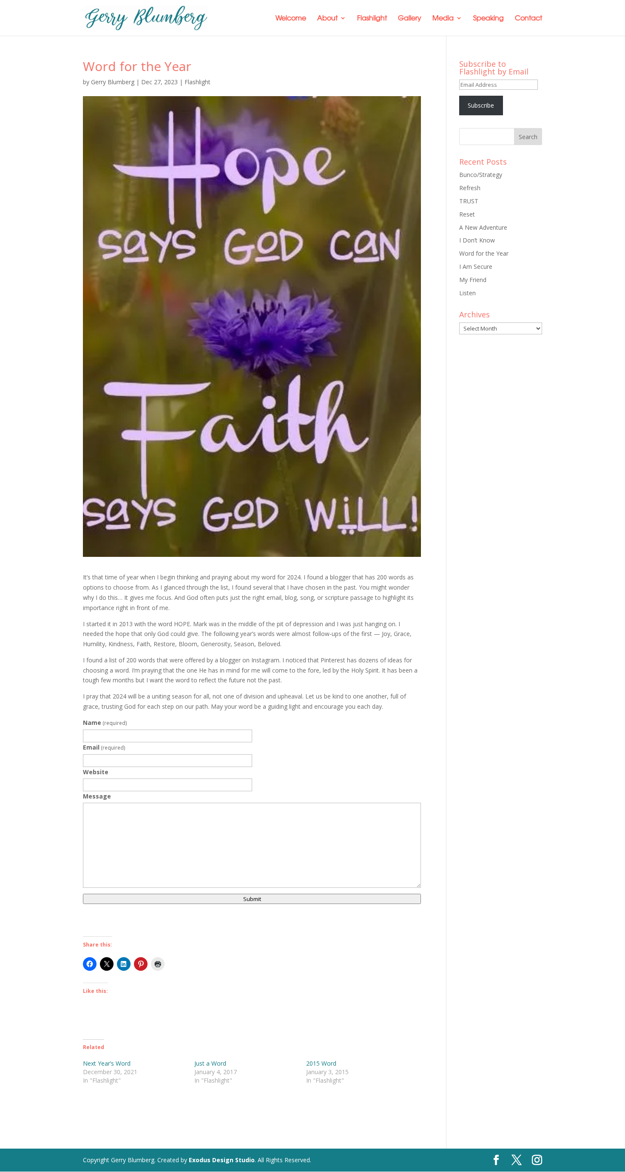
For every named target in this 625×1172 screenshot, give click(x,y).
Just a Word (210, 1063)
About (327, 18)
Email (104, 747)
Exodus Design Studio (222, 1160)
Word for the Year (484, 253)
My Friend (472, 280)
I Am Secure (475, 266)
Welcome (291, 18)
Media (443, 18)
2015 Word (321, 1063)
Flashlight (372, 18)
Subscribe (481, 105)
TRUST (468, 201)
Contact (528, 18)
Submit (252, 899)
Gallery (409, 18)
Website (95, 772)
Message (97, 796)
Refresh (469, 188)
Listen (467, 293)
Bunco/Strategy (480, 175)
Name (105, 723)
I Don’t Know (477, 240)
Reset (467, 214)
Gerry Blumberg (112, 82)
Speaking (488, 18)
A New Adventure (483, 227)
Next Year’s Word (107, 1063)
